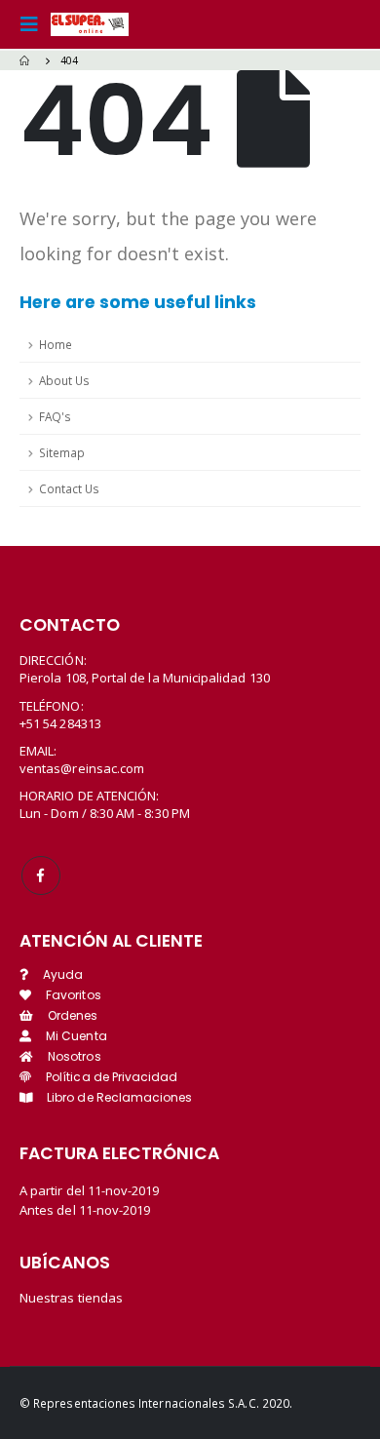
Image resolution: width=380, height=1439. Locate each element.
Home (55, 344)
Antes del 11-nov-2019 (84, 1210)
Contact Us (69, 488)
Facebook (40, 875)
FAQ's (55, 416)
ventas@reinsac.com (81, 768)
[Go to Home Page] (26, 60)
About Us (64, 380)
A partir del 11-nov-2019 (89, 1190)
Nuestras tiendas (71, 1297)
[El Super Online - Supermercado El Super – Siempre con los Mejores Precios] (90, 24)
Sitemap (62, 452)
